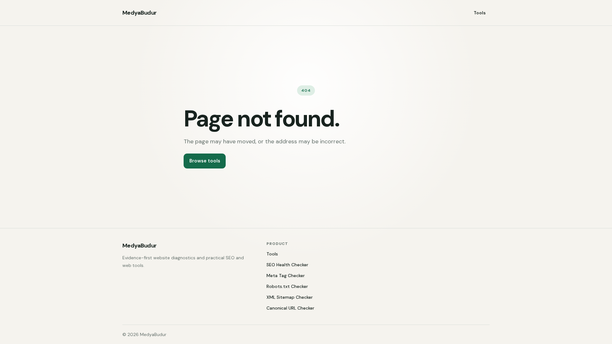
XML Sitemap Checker (289, 297)
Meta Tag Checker (285, 275)
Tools (480, 13)
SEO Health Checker (287, 265)
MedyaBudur (139, 13)
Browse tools (204, 161)
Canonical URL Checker (290, 308)
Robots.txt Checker (287, 286)
